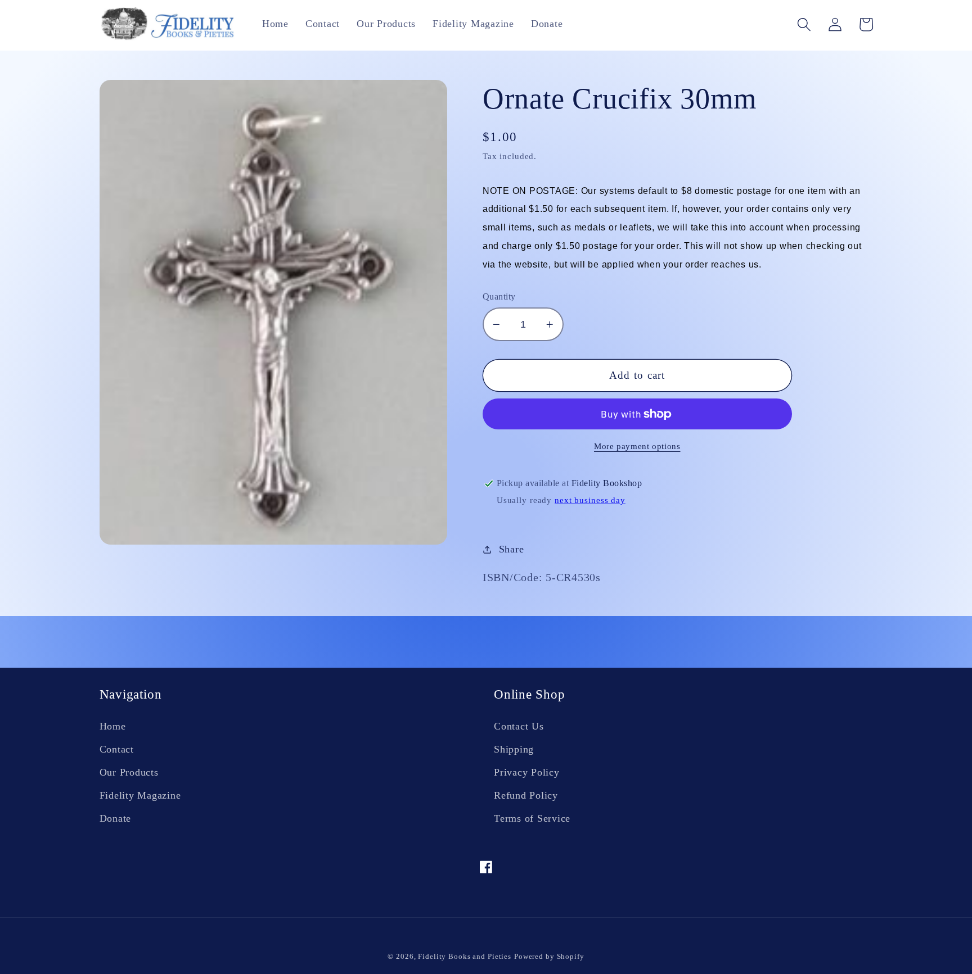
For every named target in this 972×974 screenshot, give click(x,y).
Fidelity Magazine (140, 795)
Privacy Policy (527, 772)
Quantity (499, 297)
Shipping (514, 749)
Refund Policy (526, 795)
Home (113, 726)
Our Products (129, 772)
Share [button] (511, 549)
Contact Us (519, 726)
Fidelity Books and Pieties (464, 957)
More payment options (637, 446)
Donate (116, 818)
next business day (590, 500)
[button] (804, 24)
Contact (117, 749)
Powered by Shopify (549, 957)
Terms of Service (532, 818)
